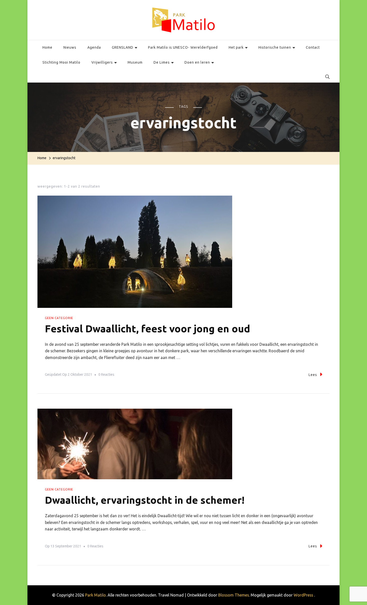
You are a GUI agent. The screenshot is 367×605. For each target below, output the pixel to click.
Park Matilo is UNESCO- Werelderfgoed (183, 47)
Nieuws (69, 47)
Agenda (94, 47)
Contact (313, 47)
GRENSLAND (122, 47)
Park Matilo (95, 595)
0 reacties (106, 375)
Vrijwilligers (102, 62)
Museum (135, 62)
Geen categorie (59, 318)
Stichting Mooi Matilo (61, 62)
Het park (236, 47)
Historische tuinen (274, 47)
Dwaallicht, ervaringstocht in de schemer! (144, 500)
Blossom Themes (233, 595)
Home (47, 47)
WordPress (303, 595)
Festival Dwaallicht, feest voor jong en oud (147, 328)
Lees (313, 375)
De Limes (162, 62)
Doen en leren (197, 62)
